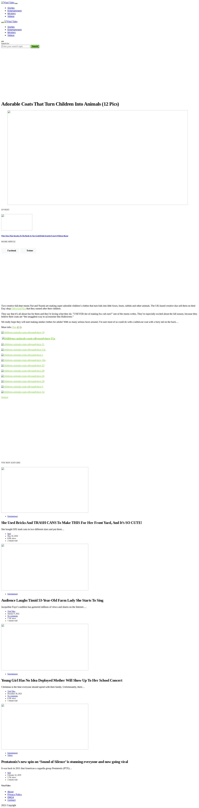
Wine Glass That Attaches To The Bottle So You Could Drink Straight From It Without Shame (34, 236)
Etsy (14, 327)
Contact (11, 800)
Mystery (11, 13)
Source (4, 397)
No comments (12, 616)
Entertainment (14, 10)
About (10, 791)
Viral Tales (11, 611)
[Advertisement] (99, 76)
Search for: (5, 43)
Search (35, 46)
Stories (10, 8)
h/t (19, 327)
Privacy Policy (14, 794)
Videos (10, 16)
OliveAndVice (19, 308)
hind (9, 534)
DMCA (10, 797)
